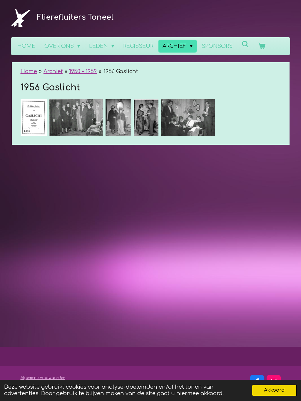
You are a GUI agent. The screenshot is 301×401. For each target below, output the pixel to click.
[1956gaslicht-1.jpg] (34, 117)
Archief (53, 71)
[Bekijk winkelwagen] (262, 46)
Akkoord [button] (274, 390)
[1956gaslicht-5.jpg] (188, 117)
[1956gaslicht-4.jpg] (76, 117)
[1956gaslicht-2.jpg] (146, 117)
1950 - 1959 (83, 71)
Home (29, 71)
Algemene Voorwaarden (43, 378)
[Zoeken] (245, 44)
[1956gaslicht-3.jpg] (118, 117)
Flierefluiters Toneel (75, 17)
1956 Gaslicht (120, 71)
